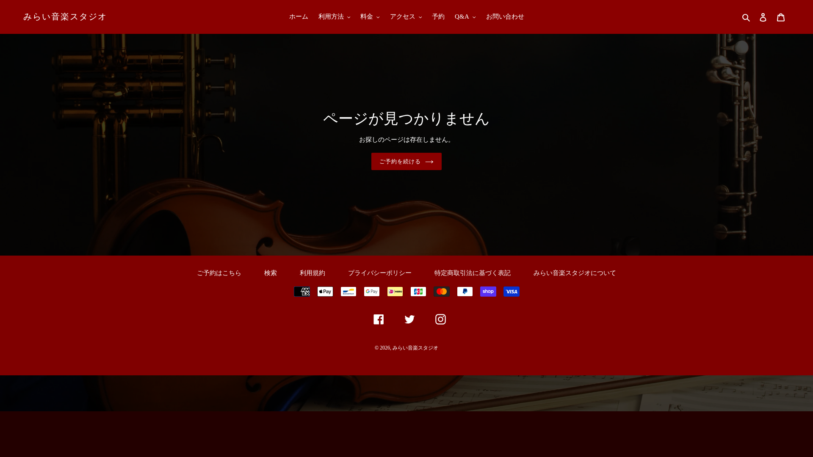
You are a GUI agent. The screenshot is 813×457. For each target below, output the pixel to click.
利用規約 (312, 273)
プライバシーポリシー (380, 273)
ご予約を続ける (400, 161)
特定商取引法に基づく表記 (472, 273)
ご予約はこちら (219, 273)
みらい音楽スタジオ (65, 16)
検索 (270, 273)
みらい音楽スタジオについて (575, 273)
